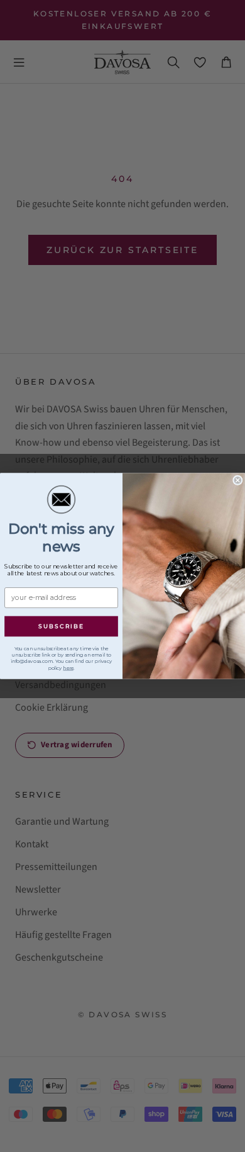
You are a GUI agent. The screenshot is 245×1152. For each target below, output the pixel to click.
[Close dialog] (238, 480)
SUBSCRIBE (61, 626)
